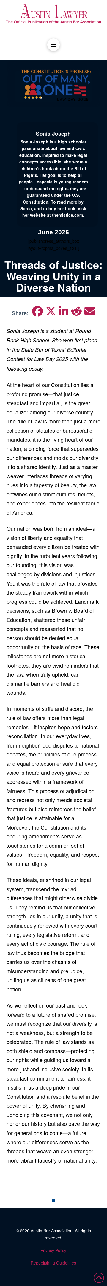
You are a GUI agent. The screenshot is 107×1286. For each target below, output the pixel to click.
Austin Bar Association (52, 1231)
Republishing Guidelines (53, 1263)
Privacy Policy (53, 1250)
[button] (53, 44)
